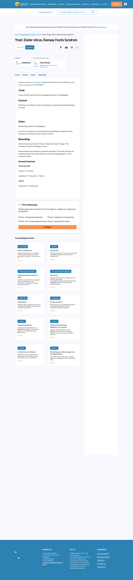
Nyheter (61, 4)
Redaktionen (101, 567)
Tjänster (115, 4)
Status (33, 75)
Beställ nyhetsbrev (103, 557)
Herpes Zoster (36, 82)
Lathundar (85, 4)
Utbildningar (52, 4)
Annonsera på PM (103, 554)
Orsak (17, 75)
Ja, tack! (47, 227)
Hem (16, 34)
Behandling (42, 75)
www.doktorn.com (76, 562)
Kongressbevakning (73, 4)
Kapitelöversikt (45, 12)
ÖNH (39, 34)
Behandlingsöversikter (38, 4)
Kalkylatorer (95, 4)
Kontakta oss (101, 564)
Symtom (25, 75)
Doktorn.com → (101, 27)
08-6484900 (49, 561)
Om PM (104, 4)
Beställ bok (101, 560)
